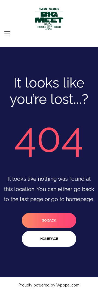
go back (49, 220)
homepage (49, 239)
